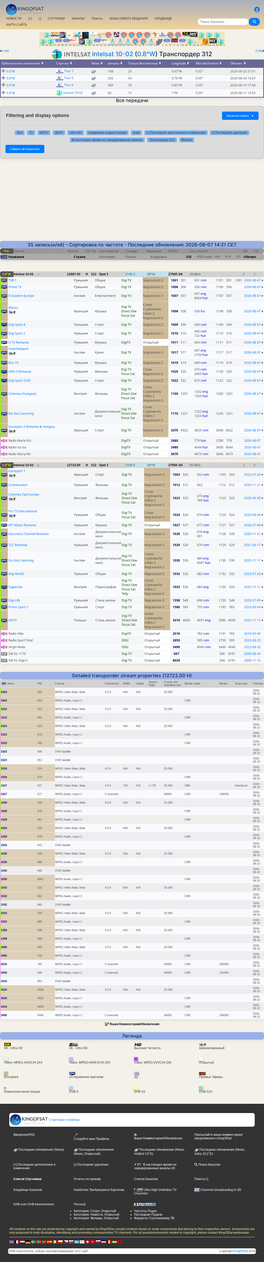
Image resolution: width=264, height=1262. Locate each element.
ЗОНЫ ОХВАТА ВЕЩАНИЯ (128, 18)
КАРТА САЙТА (16, 25)
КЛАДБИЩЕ (163, 18)
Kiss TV (14, 363)
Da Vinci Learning (21, 413)
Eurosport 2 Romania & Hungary (32, 426)
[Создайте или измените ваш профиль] (257, 9)
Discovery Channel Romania (29, 534)
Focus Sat (128, 315)
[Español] (49, 1241)
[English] (11, 1241)
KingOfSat (241, 1251)
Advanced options (240, 115)
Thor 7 (68, 71)
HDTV (44, 133)
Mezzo (13, 307)
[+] (30, 18)
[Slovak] (71, 1241)
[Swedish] (33, 1241)
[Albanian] (120, 1241)
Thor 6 (68, 85)
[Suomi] (82, 1241)
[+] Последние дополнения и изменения (175, 133)
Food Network (18, 349)
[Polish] (60, 1241)
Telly (125, 593)
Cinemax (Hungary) (22, 393)
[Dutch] (22, 1241)
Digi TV (126, 280)
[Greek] (76, 1241)
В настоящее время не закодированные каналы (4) (155, 1166)
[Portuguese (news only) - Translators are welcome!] (44, 1241)
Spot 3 (103, 274)
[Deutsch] (28, 1241)
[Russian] (98, 1241)
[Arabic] (87, 1241)
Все (19, 133)
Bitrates (187, 140)
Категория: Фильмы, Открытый (96, 1218)
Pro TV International (23, 511)
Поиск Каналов (208, 1164)
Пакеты (97, 18)
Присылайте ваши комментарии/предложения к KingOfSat (218, 1136)
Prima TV (15, 287)
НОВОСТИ (14, 18)
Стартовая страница (64, 1120)
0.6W (5, 51)
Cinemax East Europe (24, 494)
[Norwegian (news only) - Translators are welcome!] (38, 1241)
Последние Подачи (148, 1214)
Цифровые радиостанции (107, 133)
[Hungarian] (114, 1241)
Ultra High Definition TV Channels (155, 1191)
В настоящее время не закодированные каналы (107, 140)
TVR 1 (12, 280)
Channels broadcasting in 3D (220, 1190)
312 (93, 274)
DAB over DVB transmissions (33, 1204)
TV (31, 133)
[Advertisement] (132, 202)
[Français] (17, 1241)
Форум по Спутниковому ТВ (154, 1218)
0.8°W (146, 54)
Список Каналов (146, 1179)
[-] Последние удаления (229, 133)
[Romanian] (109, 1241)
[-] (39, 18)
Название (16, 257)
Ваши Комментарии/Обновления (134, 1024)
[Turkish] (92, 1241)
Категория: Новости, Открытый (96, 1214)
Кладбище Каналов (27, 1190)
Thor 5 (68, 78)
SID (189, 257)
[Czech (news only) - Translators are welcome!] (65, 1241)
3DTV (59, 133)
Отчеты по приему (87, 1179)
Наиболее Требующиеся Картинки (99, 1190)
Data (136, 133)
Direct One (129, 311)
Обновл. (250, 257)
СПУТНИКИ (56, 18)
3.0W (258, 51)
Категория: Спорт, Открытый (95, 1211)
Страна (79, 257)
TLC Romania (18, 545)
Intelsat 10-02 (112, 54)
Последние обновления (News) (41, 1149)
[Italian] (55, 1241)
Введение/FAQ (24, 1134)
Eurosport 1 (17, 471)
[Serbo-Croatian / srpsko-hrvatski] (103, 1241)
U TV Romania (19, 342)
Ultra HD (76, 133)
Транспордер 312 (162, 140)
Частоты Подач (145, 1211)
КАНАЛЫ (78, 18)
